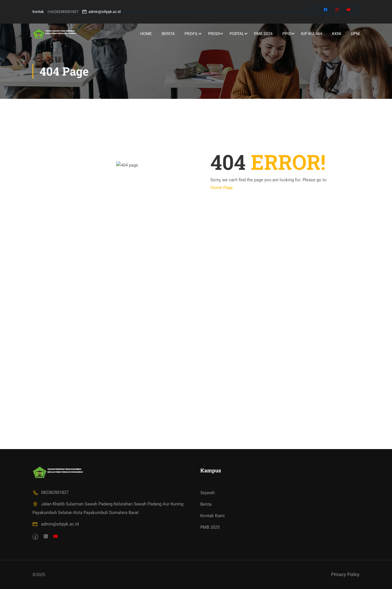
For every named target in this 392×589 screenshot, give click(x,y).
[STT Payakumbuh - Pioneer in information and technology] (54, 33)
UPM (355, 33)
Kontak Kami (212, 515)
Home (146, 33)
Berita (168, 33)
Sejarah (207, 492)
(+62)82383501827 (63, 11)
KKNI (336, 33)
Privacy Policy (345, 574)
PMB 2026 (263, 33)
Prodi (214, 33)
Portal (237, 33)
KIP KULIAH (311, 33)
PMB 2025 (210, 527)
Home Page (221, 187)
